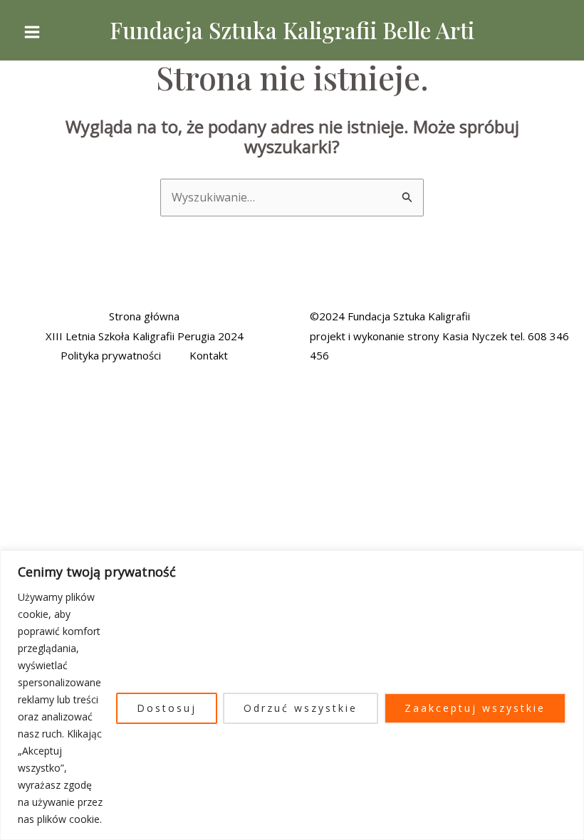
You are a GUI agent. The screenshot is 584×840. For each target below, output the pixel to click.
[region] (292, 695)
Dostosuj (167, 708)
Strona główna (144, 316)
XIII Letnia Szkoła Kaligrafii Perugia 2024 (145, 336)
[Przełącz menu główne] (32, 32)
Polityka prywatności (111, 355)
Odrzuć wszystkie (301, 708)
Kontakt (208, 355)
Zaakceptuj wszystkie (475, 708)
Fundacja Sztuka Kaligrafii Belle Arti (292, 30)
